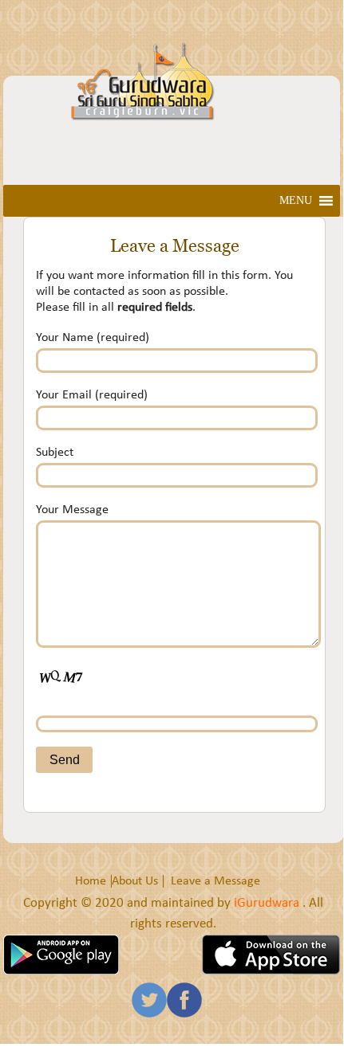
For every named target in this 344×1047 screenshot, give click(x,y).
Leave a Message (215, 881)
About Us (135, 881)
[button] (295, 201)
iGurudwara (268, 903)
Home (90, 881)
